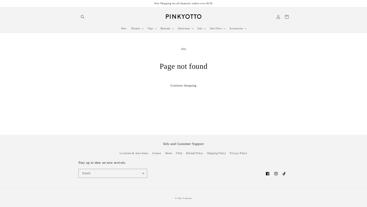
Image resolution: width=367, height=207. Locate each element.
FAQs (179, 153)
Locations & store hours (134, 153)
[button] (82, 17)
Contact (156, 153)
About (168, 153)
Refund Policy (194, 153)
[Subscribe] (143, 173)
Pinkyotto (187, 198)
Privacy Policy (238, 153)
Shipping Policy (216, 153)
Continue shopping (183, 85)
